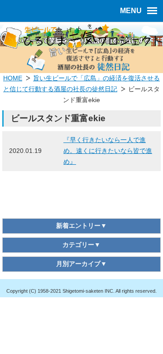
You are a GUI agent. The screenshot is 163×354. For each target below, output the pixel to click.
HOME (12, 78)
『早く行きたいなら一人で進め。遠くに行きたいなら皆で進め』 (107, 151)
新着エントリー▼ (81, 225)
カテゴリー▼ (81, 244)
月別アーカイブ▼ (81, 264)
